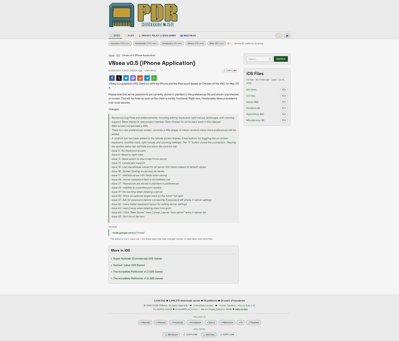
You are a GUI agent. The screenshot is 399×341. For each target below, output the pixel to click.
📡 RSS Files (209, 335)
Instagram (195, 322)
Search (280, 59)
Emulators (251, 108)
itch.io (211, 322)
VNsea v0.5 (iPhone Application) (151, 63)
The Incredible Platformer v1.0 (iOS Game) (138, 278)
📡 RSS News (171, 335)
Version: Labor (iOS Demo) (129, 265)
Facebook (177, 322)
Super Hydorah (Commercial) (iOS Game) (137, 258)
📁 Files (129, 35)
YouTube (253, 322)
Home (111, 55)
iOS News (251, 89)
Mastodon (227, 322)
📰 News (115, 35)
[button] (112, 78)
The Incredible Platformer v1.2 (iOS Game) (138, 271)
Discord (161, 322)
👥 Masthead (188, 35)
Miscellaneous (253, 120)
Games (249, 102)
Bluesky (145, 322)
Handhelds (145, 43)
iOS (118, 55)
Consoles (120, 43)
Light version (241, 309)
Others (195, 43)
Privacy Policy (215, 309)
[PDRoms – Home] (143, 14)
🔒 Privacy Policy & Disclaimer (157, 35)
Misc (216, 43)
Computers (172, 43)
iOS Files (250, 95)
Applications (252, 114)
